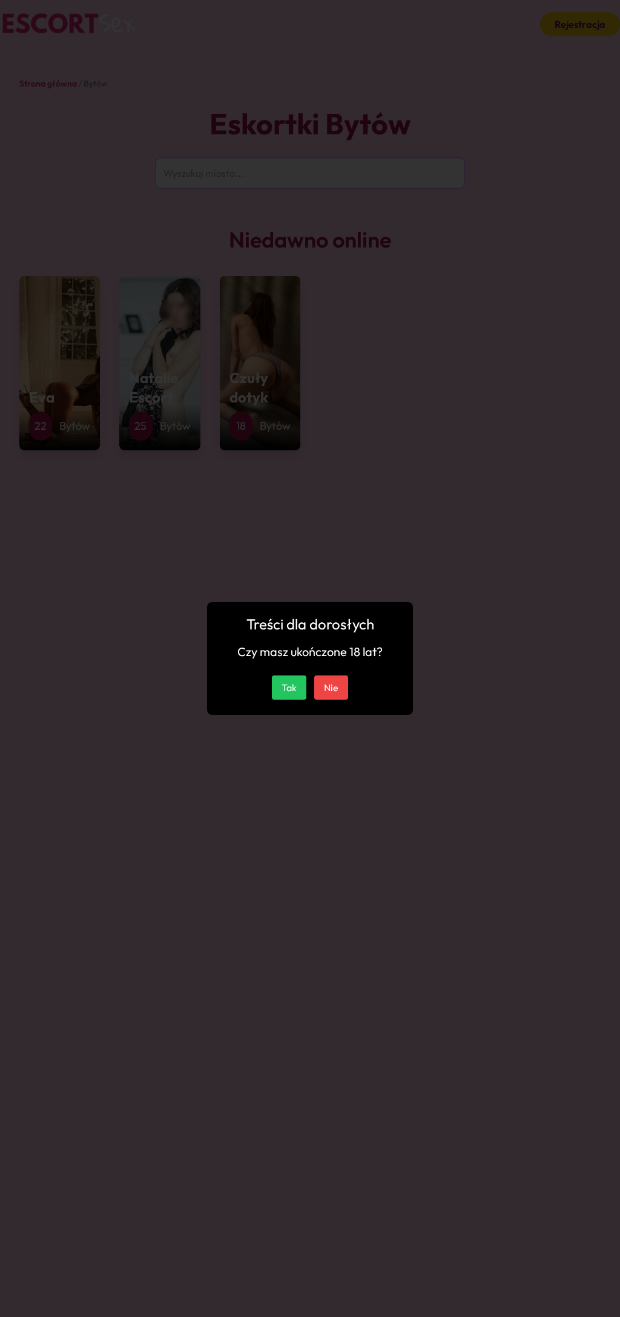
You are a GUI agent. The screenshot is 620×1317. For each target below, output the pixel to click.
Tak (289, 687)
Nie (331, 687)
